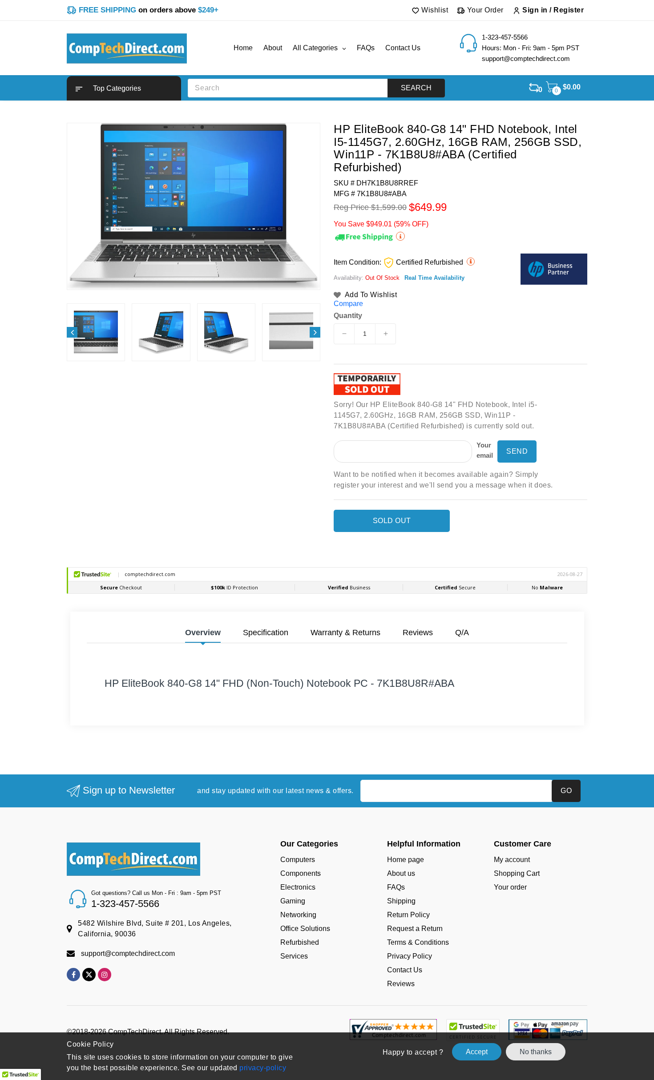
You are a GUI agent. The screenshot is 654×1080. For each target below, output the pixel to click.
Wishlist (434, 10)
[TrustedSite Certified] (473, 1030)
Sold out (392, 520)
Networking (298, 915)
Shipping (401, 901)
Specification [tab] (265, 632)
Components (300, 873)
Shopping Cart (517, 873)
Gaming (292, 901)
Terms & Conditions (418, 942)
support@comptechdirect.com (128, 953)
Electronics (297, 887)
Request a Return (415, 928)
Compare (348, 303)
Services (294, 956)
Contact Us (404, 970)
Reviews (401, 983)
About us (401, 873)
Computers (297, 859)
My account (512, 859)
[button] (124, 88)
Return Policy (408, 915)
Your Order (484, 10)
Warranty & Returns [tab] (345, 632)
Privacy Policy (409, 956)
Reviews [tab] (418, 632)
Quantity (348, 316)
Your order (510, 887)
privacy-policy (262, 1068)
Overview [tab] (203, 632)
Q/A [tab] (462, 632)
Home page (405, 859)
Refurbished (299, 942)
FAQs (396, 887)
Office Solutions (305, 928)
